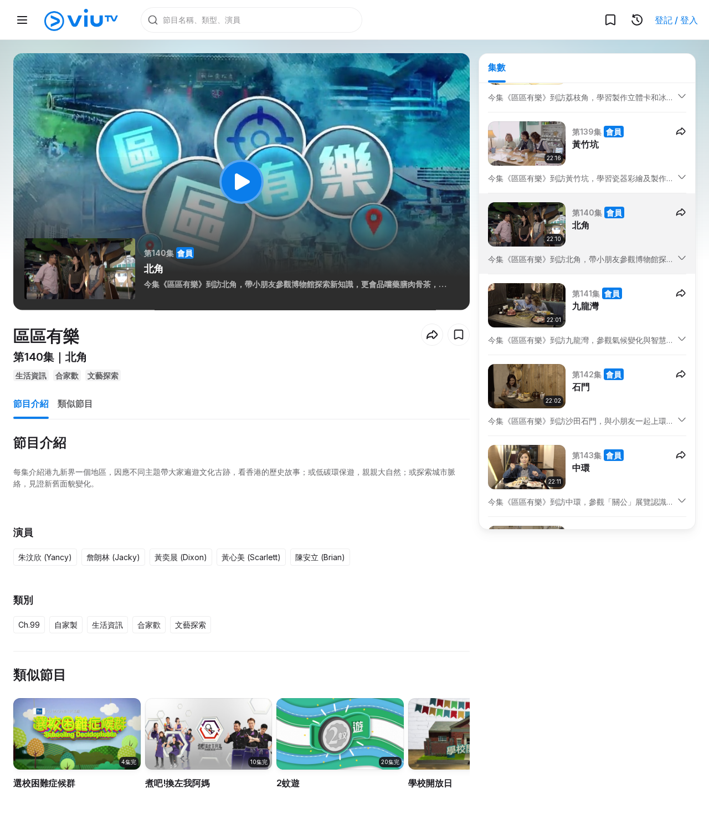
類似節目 (75, 403)
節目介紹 (31, 403)
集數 (497, 67)
